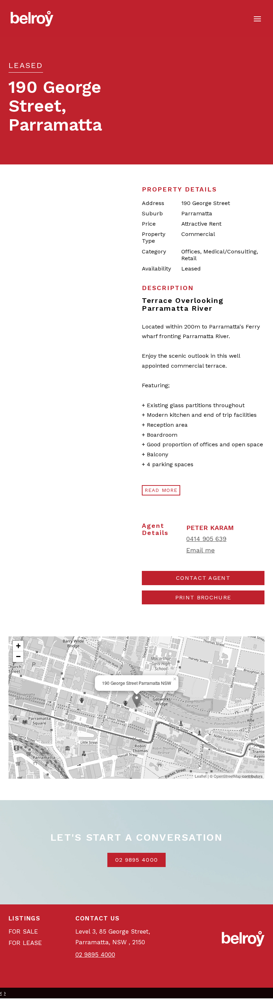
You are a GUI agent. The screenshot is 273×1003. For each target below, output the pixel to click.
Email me (200, 550)
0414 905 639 (206, 538)
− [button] (18, 656)
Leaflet (201, 776)
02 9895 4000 (136, 859)
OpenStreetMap (227, 776)
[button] (203, 597)
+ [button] (18, 645)
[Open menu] (257, 19)
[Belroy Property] (32, 18)
